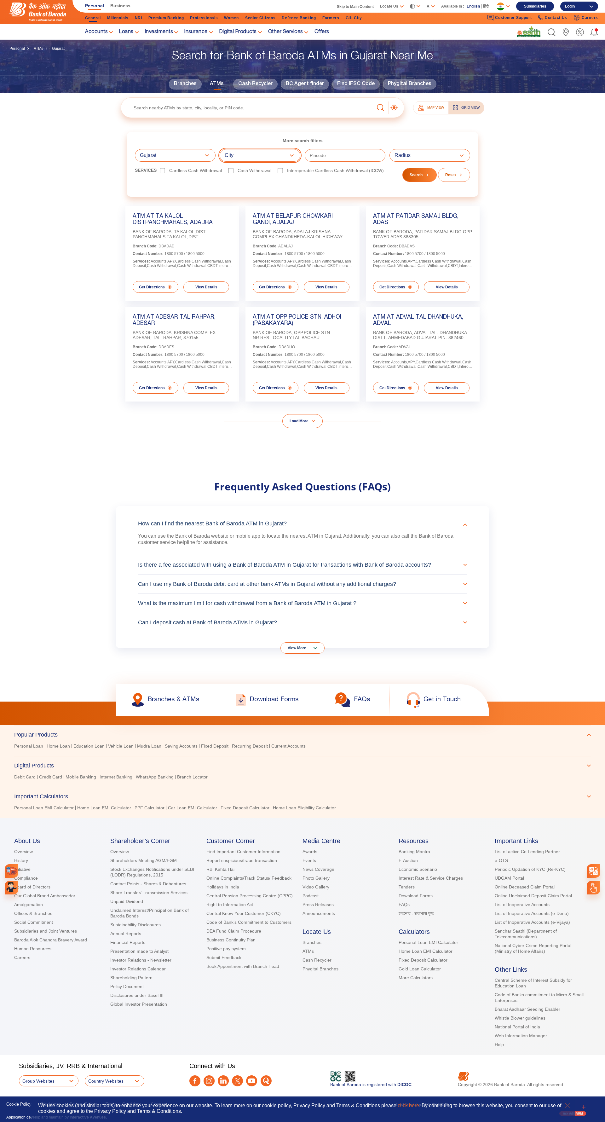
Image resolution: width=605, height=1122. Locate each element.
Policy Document (127, 986)
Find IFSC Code (356, 84)
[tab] (302, 735)
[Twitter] (237, 1080)
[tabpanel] (302, 747)
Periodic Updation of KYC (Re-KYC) (530, 869)
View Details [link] (206, 287)
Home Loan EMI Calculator (425, 951)
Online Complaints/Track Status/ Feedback (248, 878)
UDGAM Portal (509, 878)
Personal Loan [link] (28, 746)
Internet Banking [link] (116, 777)
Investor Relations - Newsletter (140, 960)
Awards (309, 851)
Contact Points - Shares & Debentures (148, 883)
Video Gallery (315, 886)
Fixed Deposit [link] (214, 746)
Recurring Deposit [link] (250, 746)
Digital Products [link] (237, 32)
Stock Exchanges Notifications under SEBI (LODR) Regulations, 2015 (152, 872)
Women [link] (231, 18)
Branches (185, 84)
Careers (22, 957)
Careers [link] (590, 17)
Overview (23, 851)
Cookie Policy (19, 1104)
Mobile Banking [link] (81, 777)
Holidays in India (222, 886)
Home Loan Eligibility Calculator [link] (304, 808)
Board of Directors (32, 886)
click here (408, 1105)
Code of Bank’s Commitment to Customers (248, 922)
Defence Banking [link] (299, 18)
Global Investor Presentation (138, 1004)
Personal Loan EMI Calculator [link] (44, 808)
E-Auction (408, 860)
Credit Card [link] (50, 777)
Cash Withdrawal (254, 170)
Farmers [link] (330, 18)
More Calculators (416, 977)
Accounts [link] (96, 32)
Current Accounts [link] (288, 746)
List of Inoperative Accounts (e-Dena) (532, 913)
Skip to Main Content (355, 6)
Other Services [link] (285, 32)
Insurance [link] (196, 32)
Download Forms (416, 895)
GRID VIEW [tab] (470, 107)
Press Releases (318, 904)
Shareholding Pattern (131, 977)
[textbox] (247, 108)
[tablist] (302, 768)
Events (309, 860)
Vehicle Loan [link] (121, 746)
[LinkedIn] (223, 1080)
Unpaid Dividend (126, 901)
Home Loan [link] (58, 746)
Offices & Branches (33, 913)
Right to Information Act (229, 904)
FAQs (404, 904)
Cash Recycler (255, 84)
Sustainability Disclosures (135, 924)
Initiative (22, 869)
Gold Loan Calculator (420, 968)
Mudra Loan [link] (149, 746)
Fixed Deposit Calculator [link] (245, 808)
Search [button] (416, 175)
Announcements (318, 913)
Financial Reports (127, 942)
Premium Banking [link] (166, 18)
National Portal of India (517, 1026)
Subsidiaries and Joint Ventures (45, 931)
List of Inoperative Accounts (522, 904)
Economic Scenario (418, 869)
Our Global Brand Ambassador (44, 895)
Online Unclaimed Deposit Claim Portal (533, 895)
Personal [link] (94, 5)
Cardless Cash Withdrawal (195, 170)
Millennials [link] (118, 18)
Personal (17, 48)
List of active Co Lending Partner (527, 851)
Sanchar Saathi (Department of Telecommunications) (526, 933)
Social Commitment (33, 922)
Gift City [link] (354, 18)
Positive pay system (226, 948)
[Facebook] (194, 1080)
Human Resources (32, 948)
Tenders (407, 886)
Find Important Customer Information (243, 851)
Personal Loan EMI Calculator (428, 942)
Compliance (26, 878)
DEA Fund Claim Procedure (233, 931)
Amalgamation (28, 904)
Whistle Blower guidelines (520, 1018)
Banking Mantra (414, 851)
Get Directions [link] (152, 287)
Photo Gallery (316, 878)
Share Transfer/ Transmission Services (148, 892)
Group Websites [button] (38, 1081)
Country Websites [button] (106, 1081)
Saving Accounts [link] (181, 746)
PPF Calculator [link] (149, 808)
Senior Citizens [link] (260, 18)
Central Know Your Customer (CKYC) (243, 913)
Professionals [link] (204, 18)
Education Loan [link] (89, 746)
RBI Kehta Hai (220, 869)
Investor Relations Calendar (138, 968)
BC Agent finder (305, 84)
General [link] (93, 18)
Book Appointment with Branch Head (242, 966)
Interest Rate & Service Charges (431, 878)
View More (297, 648)
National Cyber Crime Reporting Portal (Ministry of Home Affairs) (533, 948)
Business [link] (120, 5)
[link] (528, 32)
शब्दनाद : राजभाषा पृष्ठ (416, 913)
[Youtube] (251, 1080)
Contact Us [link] (556, 17)
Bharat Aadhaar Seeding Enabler (527, 1009)
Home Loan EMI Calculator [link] (104, 808)
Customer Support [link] (513, 17)
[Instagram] (209, 1080)
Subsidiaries (535, 6)
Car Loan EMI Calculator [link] (192, 808)
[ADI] (11, 887)
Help (499, 1044)
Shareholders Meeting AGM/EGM (143, 860)
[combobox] (593, 871)
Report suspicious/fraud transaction (241, 860)
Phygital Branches (409, 84)
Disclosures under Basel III (137, 995)
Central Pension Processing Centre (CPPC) (249, 895)
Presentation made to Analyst (139, 951)
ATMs (38, 48)
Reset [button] (450, 175)
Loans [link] (126, 32)
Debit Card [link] (25, 777)
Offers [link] (321, 32)
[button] (552, 32)
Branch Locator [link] (192, 777)
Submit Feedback (223, 957)
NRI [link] (138, 18)
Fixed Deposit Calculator (423, 960)
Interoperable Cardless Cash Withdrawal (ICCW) (335, 170)
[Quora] (266, 1080)
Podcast (310, 895)
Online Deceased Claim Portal (525, 886)
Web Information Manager (521, 1035)
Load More (299, 421)
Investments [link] (159, 32)
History (21, 860)
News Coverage (318, 869)
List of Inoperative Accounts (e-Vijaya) (532, 922)
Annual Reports (125, 933)
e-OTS (501, 860)
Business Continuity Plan (231, 939)
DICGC (404, 1084)
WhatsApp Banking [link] (155, 777)
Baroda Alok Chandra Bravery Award (50, 939)
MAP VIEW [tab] (435, 107)
